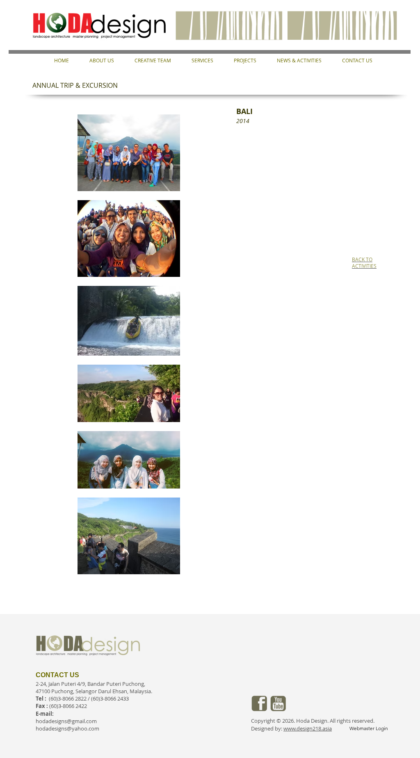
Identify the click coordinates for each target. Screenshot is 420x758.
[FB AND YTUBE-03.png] (259, 703)
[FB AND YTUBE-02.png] (278, 703)
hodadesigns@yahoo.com (67, 728)
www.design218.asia (307, 728)
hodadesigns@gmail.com (66, 721)
